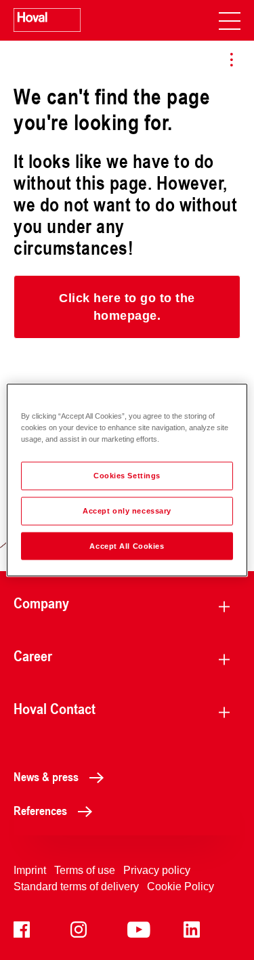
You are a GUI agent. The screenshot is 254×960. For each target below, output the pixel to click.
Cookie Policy (180, 886)
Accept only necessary (127, 510)
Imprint (30, 870)
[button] (127, 307)
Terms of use (84, 870)
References (40, 810)
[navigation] (230, 20)
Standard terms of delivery (76, 886)
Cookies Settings (127, 475)
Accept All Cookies (126, 545)
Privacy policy (156, 870)
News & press (46, 776)
